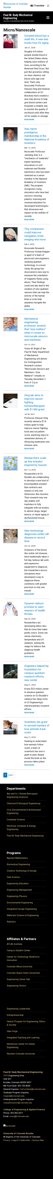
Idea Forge (12, 1031)
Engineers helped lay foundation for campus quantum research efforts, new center (36, 673)
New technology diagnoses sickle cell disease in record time (36, 536)
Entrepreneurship (15, 1015)
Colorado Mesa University (19, 966)
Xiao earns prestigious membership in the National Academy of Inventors (36, 136)
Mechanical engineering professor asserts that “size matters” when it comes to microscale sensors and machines (36, 329)
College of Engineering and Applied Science (18, 21)
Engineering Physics (17, 896)
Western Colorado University (21, 1053)
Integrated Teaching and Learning (23, 1037)
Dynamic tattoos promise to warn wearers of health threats (34, 609)
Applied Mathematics (17, 858)
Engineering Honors (16, 985)
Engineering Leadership (18, 1008)
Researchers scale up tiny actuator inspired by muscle (35, 461)
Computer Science (16, 819)
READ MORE (29, 120)
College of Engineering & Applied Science (24, 1109)
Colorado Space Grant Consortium (23, 973)
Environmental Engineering (20, 902)
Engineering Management (19, 890)
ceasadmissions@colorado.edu (17, 1103)
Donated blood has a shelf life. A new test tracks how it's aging (36, 39)
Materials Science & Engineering (23, 915)
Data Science (13, 877)
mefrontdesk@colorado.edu (33, 1089)
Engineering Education (18, 883)
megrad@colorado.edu (13, 1096)
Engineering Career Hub (18, 979)
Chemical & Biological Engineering (23, 803)
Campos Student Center (18, 950)
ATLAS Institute (14, 944)
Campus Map (38, 1140)
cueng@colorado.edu (19, 1116)
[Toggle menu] (48, 18)
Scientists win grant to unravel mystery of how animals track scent (36, 727)
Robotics (11, 921)
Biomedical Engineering (18, 864)
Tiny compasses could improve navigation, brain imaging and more (35, 234)
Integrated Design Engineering (22, 909)
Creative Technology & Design (21, 870)
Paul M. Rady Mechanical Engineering (18, 16)
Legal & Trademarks (21, 1140)
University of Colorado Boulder (18, 1133)
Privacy (6, 1140)
